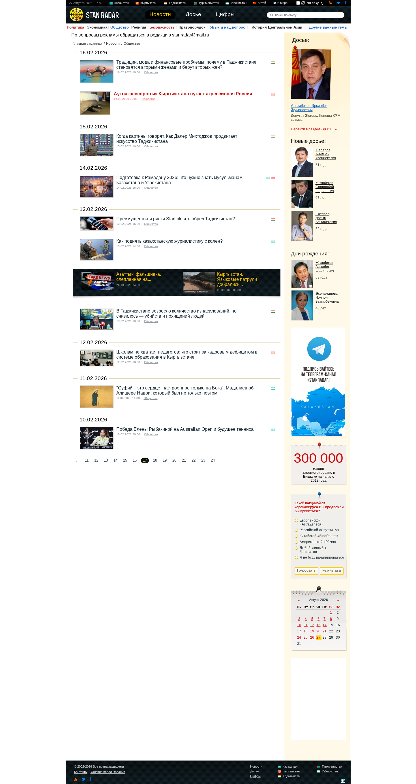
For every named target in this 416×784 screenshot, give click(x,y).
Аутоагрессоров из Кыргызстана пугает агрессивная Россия (183, 93)
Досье (254, 771)
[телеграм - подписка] (318, 434)
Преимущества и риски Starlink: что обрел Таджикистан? (175, 218)
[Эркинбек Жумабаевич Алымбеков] (311, 73)
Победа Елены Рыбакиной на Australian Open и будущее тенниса (185, 429)
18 (155, 460)
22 (194, 460)
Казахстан (121, 3)
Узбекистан (238, 3)
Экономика (97, 27)
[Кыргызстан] (273, 94)
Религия (138, 27)
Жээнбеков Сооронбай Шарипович (325, 187)
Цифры (255, 776)
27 (318, 637)
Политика (75, 27)
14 (115, 460)
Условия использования (108, 772)
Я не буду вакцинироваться (322, 557)
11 (87, 460)
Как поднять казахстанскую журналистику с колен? (169, 241)
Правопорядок (192, 27)
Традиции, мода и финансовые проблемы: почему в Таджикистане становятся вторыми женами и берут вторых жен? (186, 65)
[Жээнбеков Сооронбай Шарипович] (302, 206)
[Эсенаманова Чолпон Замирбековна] (302, 318)
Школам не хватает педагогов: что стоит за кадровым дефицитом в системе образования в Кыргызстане (187, 354)
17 (299, 631)
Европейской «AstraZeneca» (311, 522)
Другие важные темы (328, 27)
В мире (282, 3)
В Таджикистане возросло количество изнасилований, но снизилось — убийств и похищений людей (176, 313)
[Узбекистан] (273, 178)
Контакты (80, 772)
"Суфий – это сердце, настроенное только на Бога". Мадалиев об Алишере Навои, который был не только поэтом (185, 390)
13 (106, 460)
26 (312, 637)
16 (135, 460)
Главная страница (87, 44)
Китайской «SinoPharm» (319, 536)
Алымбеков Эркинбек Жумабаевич (309, 108)
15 (125, 460)
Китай (262, 3)
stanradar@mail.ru (190, 35)
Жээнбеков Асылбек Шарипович (325, 267)
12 (96, 460)
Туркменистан (209, 3)
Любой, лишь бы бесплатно (313, 550)
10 (299, 625)
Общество (119, 27)
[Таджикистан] (273, 62)
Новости (113, 44)
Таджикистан (178, 3)
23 (203, 460)
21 (184, 460)
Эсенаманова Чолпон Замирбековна (327, 297)
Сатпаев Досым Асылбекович (326, 218)
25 (306, 637)
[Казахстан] (268, 178)
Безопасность (162, 27)
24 (213, 460)
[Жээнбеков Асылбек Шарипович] (302, 286)
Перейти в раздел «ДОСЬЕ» (314, 129)
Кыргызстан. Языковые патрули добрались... (237, 279)
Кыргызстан (148, 3)
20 (174, 460)
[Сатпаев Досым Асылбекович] (302, 239)
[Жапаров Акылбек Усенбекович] (302, 175)
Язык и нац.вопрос (227, 27)
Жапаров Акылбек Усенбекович (326, 154)
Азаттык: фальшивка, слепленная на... (138, 277)
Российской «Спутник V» (319, 530)
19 (165, 460)
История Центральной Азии (277, 27)
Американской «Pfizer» (318, 542)
